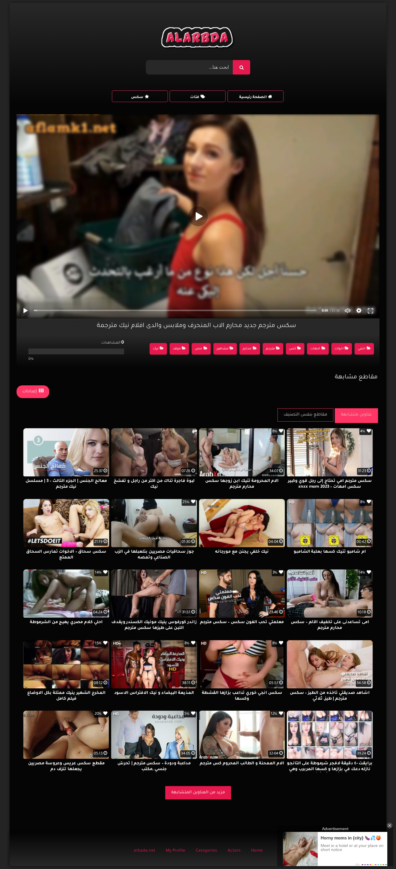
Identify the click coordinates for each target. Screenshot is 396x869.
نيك (156, 349)
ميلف (177, 349)
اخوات (339, 349)
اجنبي (361, 349)
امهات (315, 349)
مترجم (270, 349)
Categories (206, 851)
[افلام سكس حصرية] (198, 39)
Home (257, 851)
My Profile (175, 851)
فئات (194, 97)
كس (292, 349)
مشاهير (222, 349)
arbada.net (144, 851)
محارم (247, 349)
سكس (137, 97)
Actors (234, 851)
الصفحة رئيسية (253, 97)
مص (198, 349)
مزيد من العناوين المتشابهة (198, 792)
